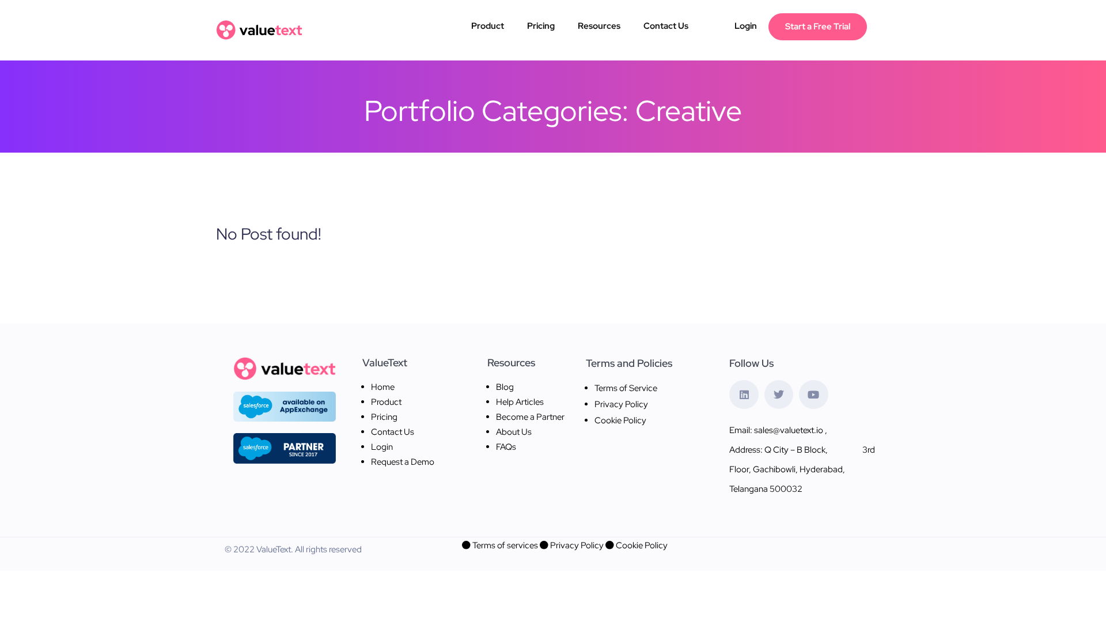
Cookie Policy (620, 420)
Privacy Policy (621, 404)
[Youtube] (813, 394)
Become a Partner (530, 417)
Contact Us (665, 26)
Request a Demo (402, 462)
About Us (514, 432)
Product (487, 26)
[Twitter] (778, 394)
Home (383, 387)
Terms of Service (625, 388)
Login (745, 26)
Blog (505, 387)
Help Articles (520, 402)
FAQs (506, 447)
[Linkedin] (743, 394)
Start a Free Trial (817, 26)
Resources (599, 26)
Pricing (541, 26)
